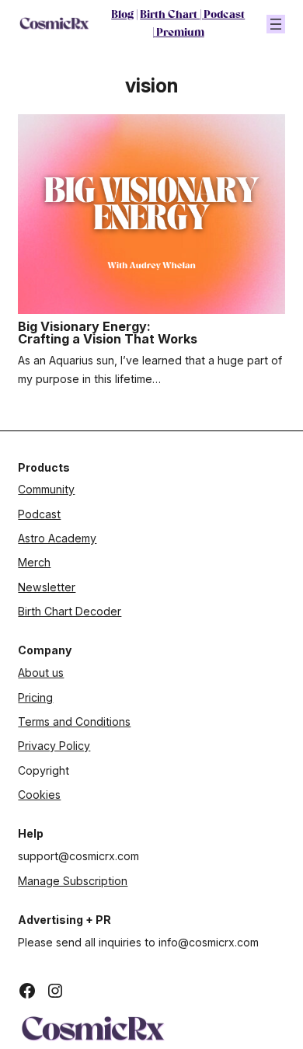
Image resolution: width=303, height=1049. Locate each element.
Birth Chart (170, 15)
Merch (34, 562)
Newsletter (46, 587)
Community (46, 489)
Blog (122, 15)
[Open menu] (275, 24)
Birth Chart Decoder (69, 611)
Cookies (39, 794)
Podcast (224, 15)
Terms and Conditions (74, 721)
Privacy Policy (54, 745)
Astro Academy (57, 538)
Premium (180, 33)
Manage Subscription (72, 880)
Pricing (35, 697)
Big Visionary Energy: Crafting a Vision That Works (107, 333)
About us (41, 672)
